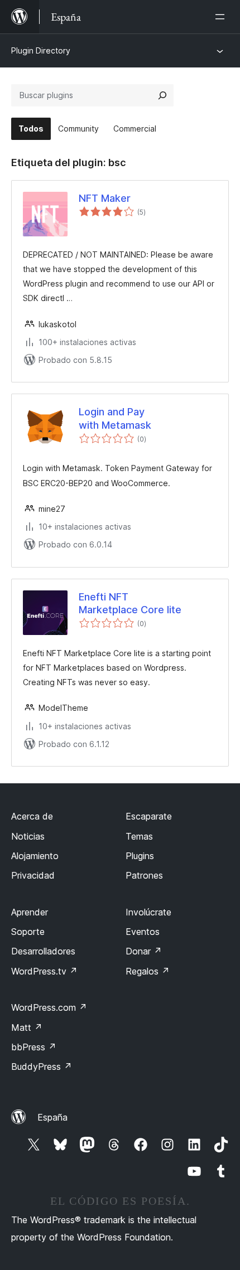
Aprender (29, 912)
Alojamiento (35, 855)
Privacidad (33, 875)
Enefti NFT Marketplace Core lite (130, 603)
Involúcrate (148, 912)
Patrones (144, 875)
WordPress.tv (44, 971)
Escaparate (149, 816)
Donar (144, 951)
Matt (26, 1027)
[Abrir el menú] (222, 16)
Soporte (28, 931)
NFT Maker (105, 198)
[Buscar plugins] (162, 95)
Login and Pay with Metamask (115, 418)
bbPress (33, 1047)
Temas (139, 836)
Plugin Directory (40, 50)
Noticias (28, 836)
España (52, 1117)
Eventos (143, 931)
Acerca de (32, 816)
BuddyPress (41, 1066)
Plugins (140, 855)
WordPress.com (49, 1007)
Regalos (148, 971)
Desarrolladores (43, 951)
